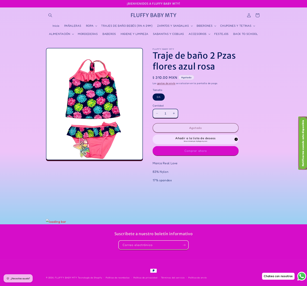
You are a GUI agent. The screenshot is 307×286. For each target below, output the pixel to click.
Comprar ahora (195, 150)
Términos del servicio (173, 277)
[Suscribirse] (184, 245)
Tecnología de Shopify (90, 277)
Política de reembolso (118, 277)
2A (161, 97)
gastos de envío (166, 83)
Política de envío (197, 277)
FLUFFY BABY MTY (66, 277)
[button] (50, 15)
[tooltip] (236, 139)
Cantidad (158, 105)
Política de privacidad (145, 277)
